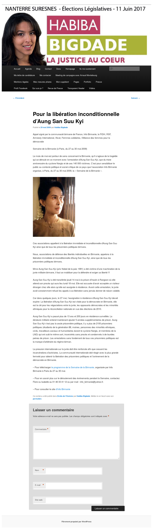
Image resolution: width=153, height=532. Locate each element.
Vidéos (92, 88)
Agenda (28, 68)
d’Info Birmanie (62, 389)
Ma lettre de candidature (24, 75)
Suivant (135, 98)
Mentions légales (21, 81)
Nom (39, 470)
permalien (37, 398)
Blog (38, 68)
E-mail (39, 485)
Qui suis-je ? (37, 88)
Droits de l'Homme (65, 396)
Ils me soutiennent (87, 68)
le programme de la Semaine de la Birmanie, (73, 367)
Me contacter (45, 75)
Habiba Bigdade (61, 127)
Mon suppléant (62, 81)
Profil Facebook (20, 88)
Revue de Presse (55, 88)
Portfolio (87, 81)
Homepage (70, 68)
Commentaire (41, 429)
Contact (48, 68)
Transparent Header (76, 88)
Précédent (18, 98)
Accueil (17, 68)
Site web (38, 499)
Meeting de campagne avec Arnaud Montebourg (76, 75)
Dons (58, 68)
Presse (99, 81)
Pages (76, 81)
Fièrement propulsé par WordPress (76, 521)
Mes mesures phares (42, 81)
